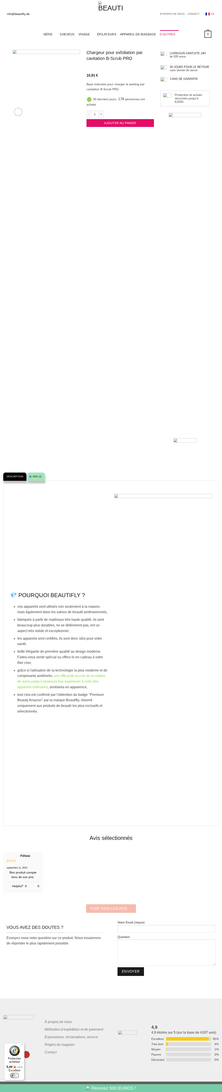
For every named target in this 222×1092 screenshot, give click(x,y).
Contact (194, 14)
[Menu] (21, 1045)
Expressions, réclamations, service (71, 1037)
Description (15, 476)
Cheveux (67, 34)
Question (124, 937)
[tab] (14, 477)
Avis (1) (37, 476)
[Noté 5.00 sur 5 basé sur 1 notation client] (120, 67)
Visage (84, 34)
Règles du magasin (60, 1044)
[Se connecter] (198, 34)
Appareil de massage (138, 34)
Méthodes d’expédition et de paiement (74, 1029)
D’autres (167, 34)
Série (47, 34)
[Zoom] (18, 112)
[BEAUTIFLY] (111, 14)
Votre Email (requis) (131, 922)
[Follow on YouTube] (26, 1054)
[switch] (14, 1075)
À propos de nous (172, 14)
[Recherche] (217, 34)
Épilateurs (106, 34)
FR (212, 14)
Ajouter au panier (120, 123)
